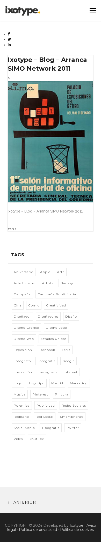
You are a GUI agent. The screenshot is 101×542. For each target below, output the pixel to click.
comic (33, 305)
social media (24, 428)
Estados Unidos (54, 339)
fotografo (22, 361)
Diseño (71, 316)
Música (20, 394)
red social (44, 417)
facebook (47, 350)
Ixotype (76, 525)
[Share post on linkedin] (9, 45)
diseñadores (48, 316)
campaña (22, 294)
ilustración (23, 372)
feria (66, 350)
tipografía (51, 428)
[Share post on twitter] (9, 39)
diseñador (22, 316)
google (68, 361)
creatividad (56, 305)
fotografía (47, 361)
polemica (22, 405)
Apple (45, 272)
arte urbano (24, 283)
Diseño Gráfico (26, 327)
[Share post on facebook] (9, 34)
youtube (37, 439)
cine (17, 305)
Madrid (57, 383)
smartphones (71, 417)
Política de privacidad (38, 529)
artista (48, 283)
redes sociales (74, 405)
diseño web (24, 339)
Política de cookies (77, 529)
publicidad (46, 405)
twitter (72, 428)
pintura (61, 394)
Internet (71, 372)
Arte (60, 272)
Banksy (67, 283)
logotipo (37, 383)
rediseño (21, 417)
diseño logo (56, 327)
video (18, 439)
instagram (48, 372)
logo (18, 383)
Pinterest (40, 394)
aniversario (23, 272)
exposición (23, 350)
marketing (79, 383)
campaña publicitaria (57, 294)
